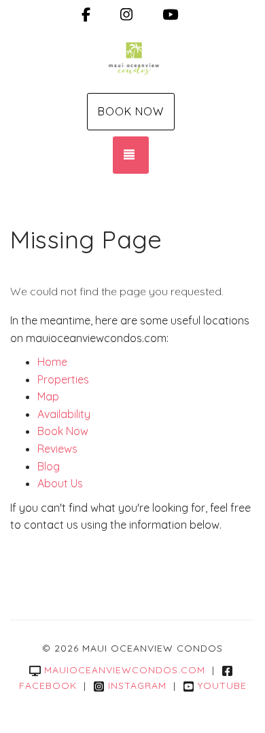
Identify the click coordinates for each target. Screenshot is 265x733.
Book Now (131, 111)
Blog (48, 466)
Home (52, 362)
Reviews (57, 448)
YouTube (222, 685)
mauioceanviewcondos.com (124, 670)
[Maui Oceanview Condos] (132, 60)
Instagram (137, 685)
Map (48, 396)
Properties (63, 379)
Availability (63, 414)
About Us (60, 483)
